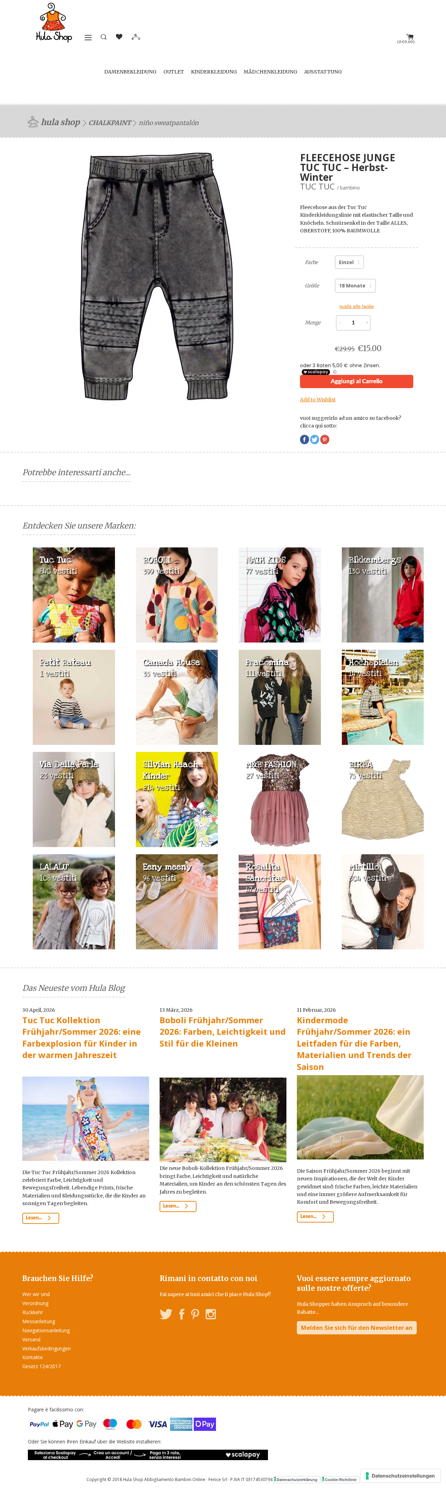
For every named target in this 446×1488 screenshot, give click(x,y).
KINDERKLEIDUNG (214, 72)
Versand (31, 1339)
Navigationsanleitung (46, 1330)
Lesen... (34, 1218)
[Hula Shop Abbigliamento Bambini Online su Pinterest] (195, 1315)
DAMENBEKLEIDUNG (130, 72)
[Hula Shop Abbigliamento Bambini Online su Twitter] (166, 1315)
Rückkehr (32, 1312)
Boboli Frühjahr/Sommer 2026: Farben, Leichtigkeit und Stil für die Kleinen (223, 1031)
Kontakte (32, 1357)
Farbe (311, 262)
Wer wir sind (36, 1294)
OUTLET (173, 72)
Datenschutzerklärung (297, 1479)
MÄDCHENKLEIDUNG (270, 72)
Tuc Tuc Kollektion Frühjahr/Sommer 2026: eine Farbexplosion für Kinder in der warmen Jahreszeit (81, 1037)
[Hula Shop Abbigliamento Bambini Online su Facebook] (182, 1315)
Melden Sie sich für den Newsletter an (357, 1328)
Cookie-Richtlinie (340, 1479)
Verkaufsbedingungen (46, 1348)
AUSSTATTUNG (323, 72)
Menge (313, 322)
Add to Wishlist (318, 399)
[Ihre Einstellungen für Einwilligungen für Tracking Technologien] (400, 1475)
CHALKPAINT (110, 123)
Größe (312, 286)
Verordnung (35, 1303)
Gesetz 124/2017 (41, 1366)
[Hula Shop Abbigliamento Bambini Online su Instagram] (211, 1315)
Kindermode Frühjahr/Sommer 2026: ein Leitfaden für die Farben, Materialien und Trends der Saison (354, 1043)
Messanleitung (38, 1321)
